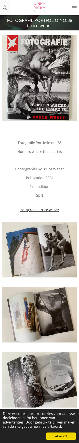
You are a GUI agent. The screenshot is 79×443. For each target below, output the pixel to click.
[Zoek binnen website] (5, 7)
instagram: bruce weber (39, 209)
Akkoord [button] (61, 436)
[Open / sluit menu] (74, 7)
